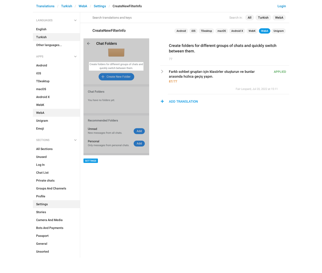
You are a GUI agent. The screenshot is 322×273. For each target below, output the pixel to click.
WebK (252, 30)
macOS (222, 30)
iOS (193, 30)
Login (282, 6)
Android (181, 30)
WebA (83, 6)
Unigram (279, 30)
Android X (237, 30)
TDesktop (206, 30)
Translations (45, 6)
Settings (100, 6)
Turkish (66, 6)
